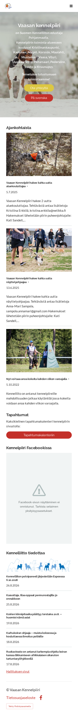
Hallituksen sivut (18, 671)
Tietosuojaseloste (20, 698)
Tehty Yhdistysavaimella (20, 706)
